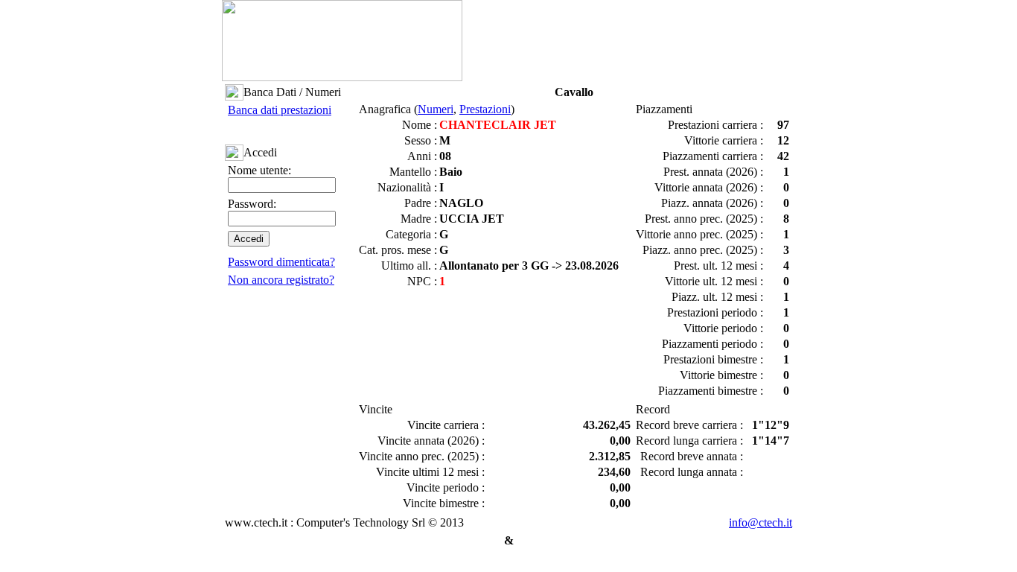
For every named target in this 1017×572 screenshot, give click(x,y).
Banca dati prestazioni (279, 110)
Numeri (435, 109)
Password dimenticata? (281, 261)
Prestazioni (485, 109)
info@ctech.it (760, 522)
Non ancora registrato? (281, 279)
